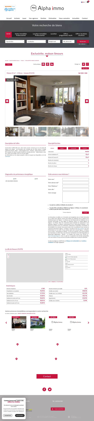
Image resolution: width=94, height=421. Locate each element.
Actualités (75, 18)
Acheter (17, 18)
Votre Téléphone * (53, 186)
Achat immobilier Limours (14, 60)
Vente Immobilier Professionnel (21, 34)
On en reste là (19, 399)
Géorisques (7, 156)
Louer (24, 18)
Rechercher (83, 41)
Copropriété (73, 148)
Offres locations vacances (81, 34)
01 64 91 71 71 (25, 350)
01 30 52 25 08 (68, 364)
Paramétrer (8, 415)
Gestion (43, 18)
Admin (27, 417)
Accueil (9, 18)
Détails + (62, 148)
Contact (85, 18)
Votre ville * (51, 189)
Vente (8, 34)
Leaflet (49, 281)
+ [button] (8, 255)
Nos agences (33, 18)
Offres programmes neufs (65, 34)
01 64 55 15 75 (68, 354)
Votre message (52, 193)
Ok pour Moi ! (19, 415)
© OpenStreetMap (59, 281)
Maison (22, 60)
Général (52, 148)
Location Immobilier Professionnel (40, 34)
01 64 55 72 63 (25, 369)
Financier (85, 148)
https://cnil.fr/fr (80, 228)
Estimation (52, 18)
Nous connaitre (64, 18)
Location (54, 34)
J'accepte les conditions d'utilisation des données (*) (61, 205)
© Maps (53, 281)
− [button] (8, 257)
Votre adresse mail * (53, 182)
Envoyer (85, 212)
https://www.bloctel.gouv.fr (54, 235)
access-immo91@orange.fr (68, 350)
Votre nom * (51, 179)
